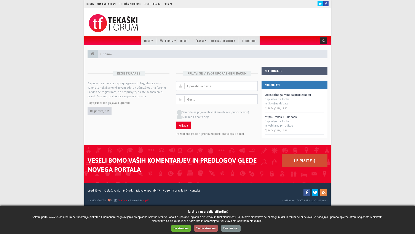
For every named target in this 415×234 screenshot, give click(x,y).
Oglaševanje (112, 190)
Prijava (168, 4)
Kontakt (195, 190)
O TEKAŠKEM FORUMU (130, 4)
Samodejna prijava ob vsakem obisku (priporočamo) (215, 112)
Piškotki (128, 190)
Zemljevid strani (106, 4)
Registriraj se (152, 4)
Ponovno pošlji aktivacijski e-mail (223, 134)
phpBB (145, 200)
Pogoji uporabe (97, 103)
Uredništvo (95, 190)
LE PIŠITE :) (304, 160)
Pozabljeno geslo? (188, 134)
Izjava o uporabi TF (148, 190)
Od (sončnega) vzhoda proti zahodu (288, 95)
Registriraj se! (99, 111)
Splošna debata (278, 103)
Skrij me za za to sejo (195, 117)
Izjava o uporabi (119, 103)
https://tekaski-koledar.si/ (281, 117)
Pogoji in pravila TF (175, 190)
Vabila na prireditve (280, 125)
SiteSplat (123, 200)
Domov (90, 4)
